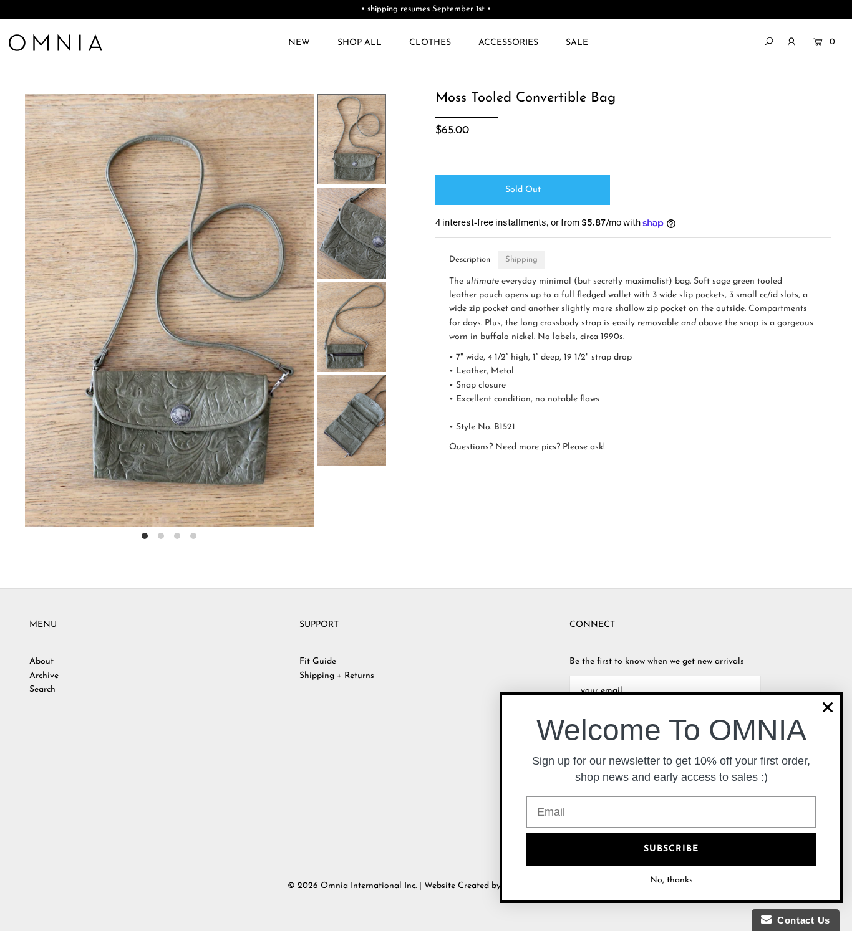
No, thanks (671, 880)
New (299, 42)
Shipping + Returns (336, 675)
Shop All (359, 42)
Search (42, 689)
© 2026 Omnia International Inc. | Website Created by (395, 885)
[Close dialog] (828, 707)
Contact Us (801, 920)
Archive (44, 675)
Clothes (430, 42)
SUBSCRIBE (671, 849)
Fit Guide (317, 661)
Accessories (508, 42)
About (41, 661)
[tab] (470, 260)
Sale (577, 42)
